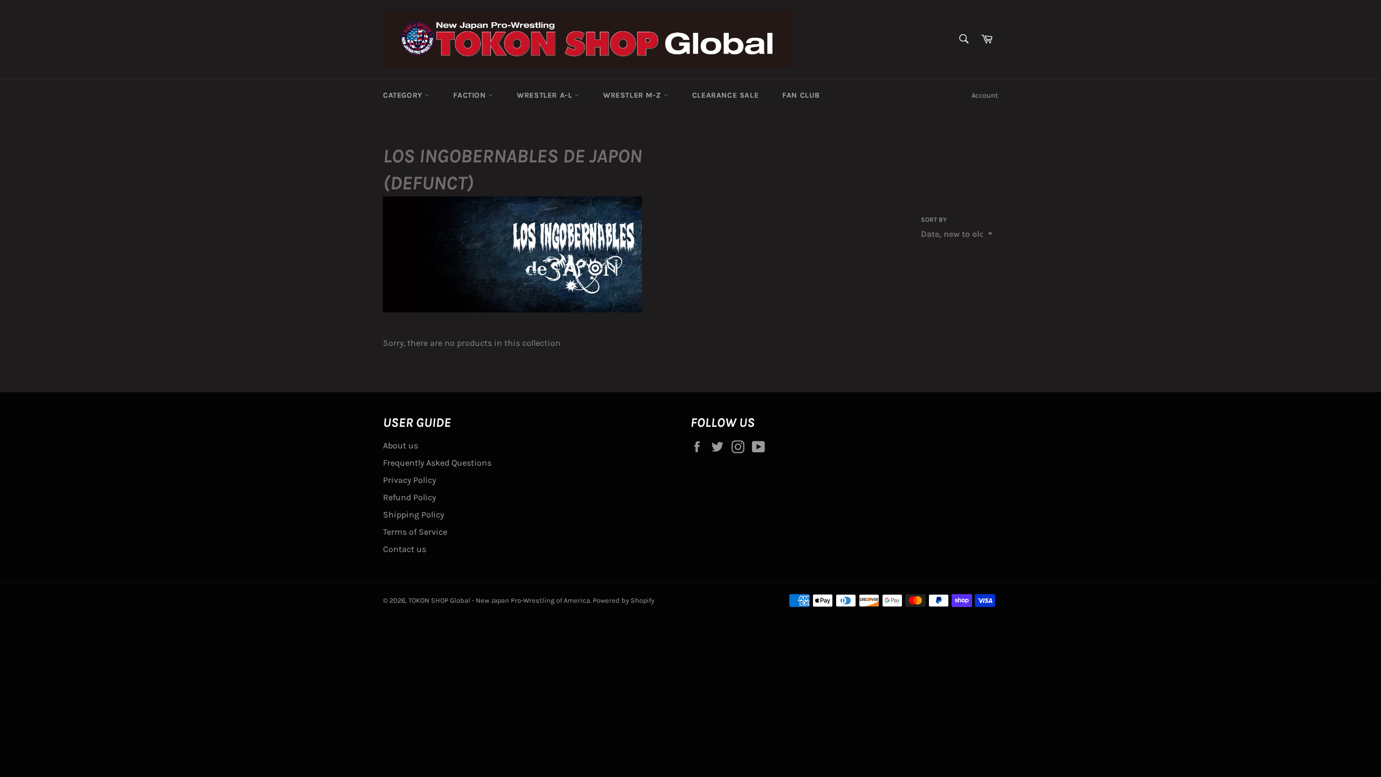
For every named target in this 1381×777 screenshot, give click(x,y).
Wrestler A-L (546, 95)
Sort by (934, 219)
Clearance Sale (725, 95)
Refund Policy (409, 497)
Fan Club (801, 95)
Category (404, 95)
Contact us (404, 549)
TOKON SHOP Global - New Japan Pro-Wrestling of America (499, 600)
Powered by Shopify (623, 600)
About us (400, 445)
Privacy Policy (409, 480)
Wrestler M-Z (633, 95)
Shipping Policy (413, 514)
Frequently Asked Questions (437, 463)
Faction (470, 95)
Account (985, 95)
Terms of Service (415, 532)
